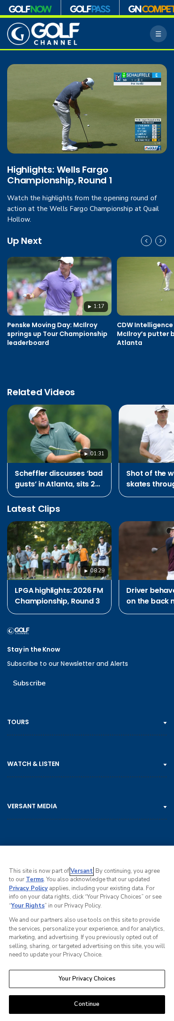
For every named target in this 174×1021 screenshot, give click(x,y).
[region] (87, 933)
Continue (86, 1004)
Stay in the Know (33, 649)
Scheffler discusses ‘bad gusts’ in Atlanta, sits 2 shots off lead (59, 479)
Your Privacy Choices (87, 979)
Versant (81, 871)
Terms (35, 879)
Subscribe (29, 683)
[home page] (43, 34)
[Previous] (146, 240)
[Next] (160, 240)
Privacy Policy (28, 888)
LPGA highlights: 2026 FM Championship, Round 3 (59, 595)
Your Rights (28, 906)
